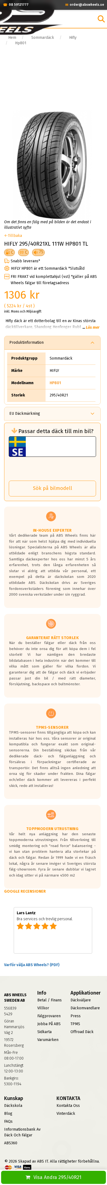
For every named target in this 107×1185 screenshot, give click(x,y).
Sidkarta (44, 1032)
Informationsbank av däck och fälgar (22, 1132)
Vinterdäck (66, 1113)
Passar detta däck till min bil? (56, 431)
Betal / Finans (49, 1000)
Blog (8, 1113)
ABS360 (10, 1143)
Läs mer (92, 327)
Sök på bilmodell (52, 488)
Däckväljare (81, 1000)
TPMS (75, 1024)
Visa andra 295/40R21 (57, 1177)
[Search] (101, 18)
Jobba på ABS (49, 1024)
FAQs (8, 1121)
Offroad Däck (82, 1032)
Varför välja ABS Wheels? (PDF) (32, 965)
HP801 (55, 383)
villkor (43, 1008)
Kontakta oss (68, 1105)
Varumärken (47, 1039)
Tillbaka (15, 235)
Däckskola (13, 1105)
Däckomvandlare (85, 1008)
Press (76, 1016)
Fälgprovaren (49, 1016)
